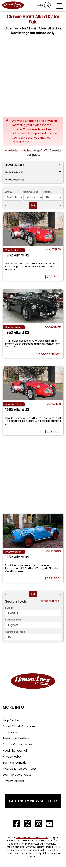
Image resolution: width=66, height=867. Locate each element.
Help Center (11, 720)
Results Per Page (15, 631)
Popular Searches (14, 179)
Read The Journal (15, 751)
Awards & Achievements (20, 769)
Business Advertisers (17, 738)
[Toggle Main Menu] (59, 5)
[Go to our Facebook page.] (16, 824)
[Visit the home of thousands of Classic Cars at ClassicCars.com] (15, 5)
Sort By (8, 192)
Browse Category (14, 164)
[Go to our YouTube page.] (49, 824)
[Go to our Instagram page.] (38, 824)
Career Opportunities (17, 744)
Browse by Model (14, 172)
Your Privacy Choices (17, 775)
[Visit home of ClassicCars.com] (33, 686)
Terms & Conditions (16, 763)
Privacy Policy (12, 757)
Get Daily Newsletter (33, 801)
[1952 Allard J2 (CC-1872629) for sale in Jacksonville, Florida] (33, 531)
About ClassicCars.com (19, 726)
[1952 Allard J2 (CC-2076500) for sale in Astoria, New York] (33, 229)
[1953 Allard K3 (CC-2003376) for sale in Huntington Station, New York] (33, 306)
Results (47, 192)
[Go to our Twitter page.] (27, 824)
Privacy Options (13, 781)
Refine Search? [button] (51, 601)
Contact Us (10, 732)
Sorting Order (31, 192)
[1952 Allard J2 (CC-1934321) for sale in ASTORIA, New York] (33, 383)
